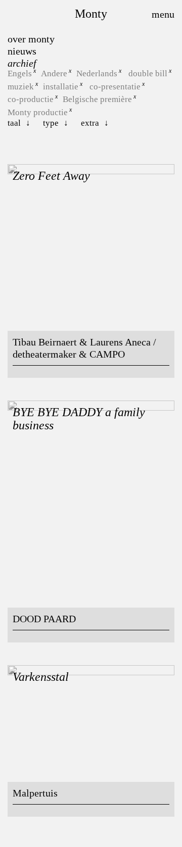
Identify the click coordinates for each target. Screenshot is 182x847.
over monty (31, 38)
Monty (91, 13)
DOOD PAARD (44, 618)
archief (22, 63)
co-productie (31, 99)
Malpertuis (35, 793)
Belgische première (97, 99)
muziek (21, 86)
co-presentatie (115, 86)
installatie (60, 86)
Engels (20, 73)
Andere (54, 73)
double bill (147, 73)
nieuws (22, 51)
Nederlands (96, 73)
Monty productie (38, 112)
